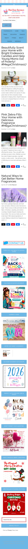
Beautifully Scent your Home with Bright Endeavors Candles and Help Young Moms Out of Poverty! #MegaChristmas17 (14, 56)
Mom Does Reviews (14, 10)
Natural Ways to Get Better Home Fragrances (12, 178)
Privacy (10, 530)
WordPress (17, 543)
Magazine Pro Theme (18, 541)
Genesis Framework (9, 543)
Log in (22, 543)
